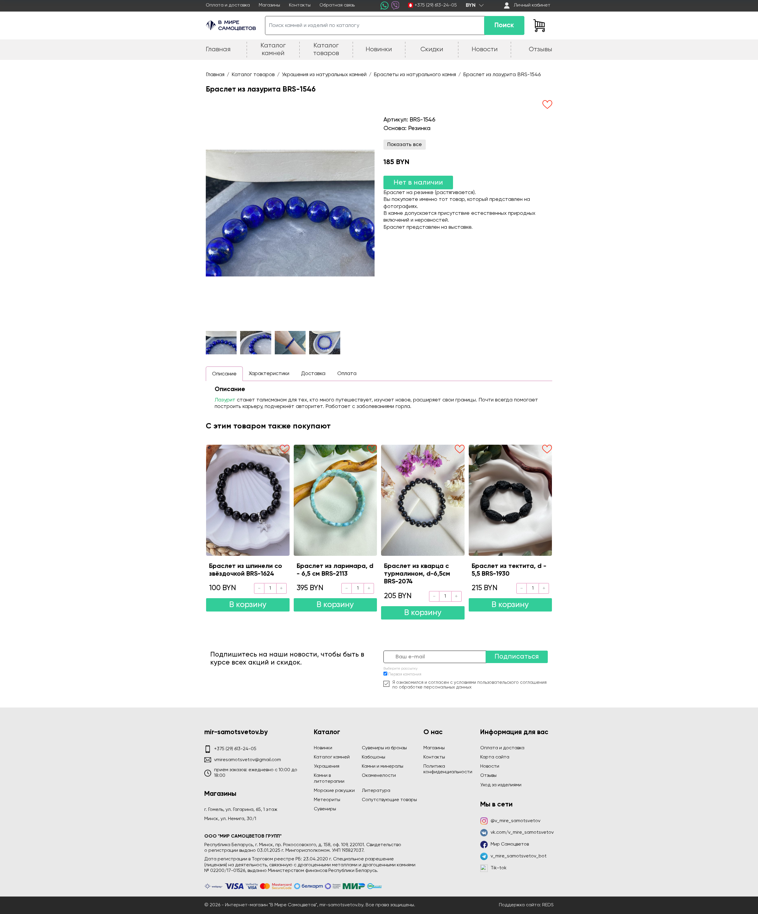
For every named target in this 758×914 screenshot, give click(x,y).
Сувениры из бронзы (384, 748)
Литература (376, 790)
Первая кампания (404, 674)
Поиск (504, 25)
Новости (489, 766)
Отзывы (488, 775)
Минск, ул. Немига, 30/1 (230, 819)
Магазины (269, 5)
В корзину (247, 605)
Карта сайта (494, 757)
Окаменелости (379, 775)
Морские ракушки (334, 790)
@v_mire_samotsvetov (515, 821)
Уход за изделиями (500, 785)
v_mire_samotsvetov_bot (519, 856)
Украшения (326, 766)
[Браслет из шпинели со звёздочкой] (248, 500)
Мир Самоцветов (510, 844)
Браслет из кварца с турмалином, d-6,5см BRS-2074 (417, 574)
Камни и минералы (382, 766)
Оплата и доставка (228, 5)
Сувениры (325, 809)
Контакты (300, 5)
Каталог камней (332, 757)
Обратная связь (337, 5)
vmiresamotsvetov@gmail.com (247, 760)
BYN (471, 5)
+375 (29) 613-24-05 (436, 5)
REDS (548, 905)
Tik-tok (499, 868)
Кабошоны (373, 757)
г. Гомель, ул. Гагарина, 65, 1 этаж (240, 809)
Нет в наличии (418, 182)
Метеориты (327, 800)
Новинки (323, 748)
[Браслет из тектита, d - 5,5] (510, 500)
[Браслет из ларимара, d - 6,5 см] (335, 500)
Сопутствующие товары (389, 800)
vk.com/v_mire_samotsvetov (522, 832)
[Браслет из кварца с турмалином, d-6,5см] (423, 500)
